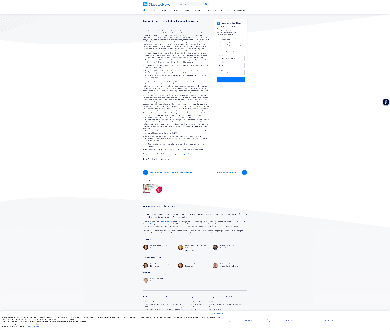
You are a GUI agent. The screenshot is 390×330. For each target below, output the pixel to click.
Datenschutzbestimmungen (218, 313)
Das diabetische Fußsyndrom (177, 307)
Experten (164, 10)
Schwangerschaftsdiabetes (153, 302)
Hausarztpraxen (197, 307)
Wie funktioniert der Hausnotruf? (228, 172)
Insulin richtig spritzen (235, 304)
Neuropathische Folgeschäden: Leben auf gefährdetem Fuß (171, 172)
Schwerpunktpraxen (199, 304)
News (153, 10)
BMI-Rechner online (215, 302)
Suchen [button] (206, 4)
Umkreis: (221, 63)
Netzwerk (165, 221)
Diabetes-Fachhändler (227, 52)
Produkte (225, 10)
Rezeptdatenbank (214, 307)
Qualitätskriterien (198, 302)
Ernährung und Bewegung (217, 304)
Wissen (177, 10)
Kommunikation (240, 10)
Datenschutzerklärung (33, 326)
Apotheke (223, 49)
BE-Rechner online (150, 307)
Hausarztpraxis (224, 39)
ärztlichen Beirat (148, 224)
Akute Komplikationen (175, 304)
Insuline (231, 302)
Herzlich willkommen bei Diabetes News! (144, 10)
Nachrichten (192, 154)
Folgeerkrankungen (180, 154)
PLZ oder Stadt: (223, 55)
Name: (221, 70)
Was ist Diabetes (173, 302)
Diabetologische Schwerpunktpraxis (226, 44)
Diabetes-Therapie (165, 154)
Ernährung (211, 10)
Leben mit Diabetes (193, 10)
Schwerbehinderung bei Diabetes (155, 304)
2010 (156, 154)
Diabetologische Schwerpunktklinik (232, 46)
